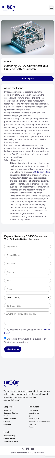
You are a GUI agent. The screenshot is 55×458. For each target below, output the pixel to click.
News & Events (10, 419)
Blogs (31, 416)
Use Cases (33, 410)
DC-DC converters (41, 172)
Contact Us (8, 424)
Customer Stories (11, 413)
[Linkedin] (27, 448)
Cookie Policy (9, 439)
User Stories (34, 413)
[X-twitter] (22, 448)
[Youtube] (32, 448)
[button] (51, 8)
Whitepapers (34, 419)
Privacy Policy (9, 436)
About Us (7, 410)
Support (32, 427)
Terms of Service (11, 441)
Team (6, 416)
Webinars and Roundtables (39, 421)
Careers (7, 421)
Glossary (32, 424)
